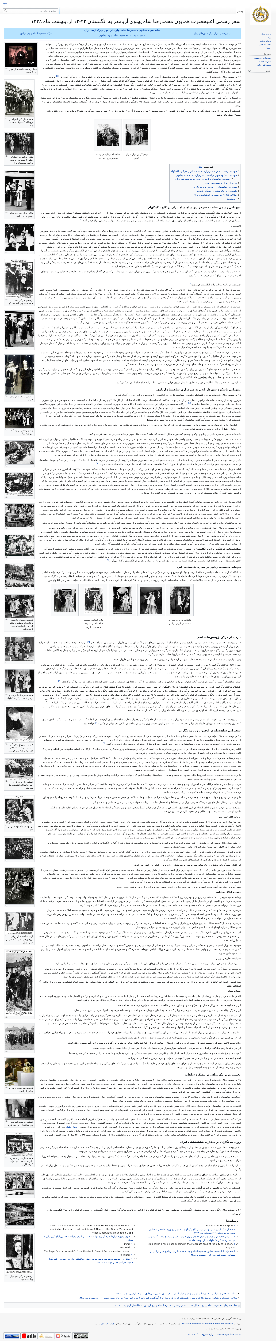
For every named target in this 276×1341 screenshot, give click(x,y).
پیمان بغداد (71, 1126)
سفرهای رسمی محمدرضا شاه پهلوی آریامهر (122, 35)
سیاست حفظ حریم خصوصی (228, 1334)
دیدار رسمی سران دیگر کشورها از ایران (212, 33)
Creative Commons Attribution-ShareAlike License (207, 1323)
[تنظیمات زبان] (249, 70)
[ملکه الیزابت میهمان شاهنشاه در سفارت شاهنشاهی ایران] (93, 600)
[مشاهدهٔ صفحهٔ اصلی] (260, 14)
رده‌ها (237, 1305)
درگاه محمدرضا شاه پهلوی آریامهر (36, 33)
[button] (21, 55)
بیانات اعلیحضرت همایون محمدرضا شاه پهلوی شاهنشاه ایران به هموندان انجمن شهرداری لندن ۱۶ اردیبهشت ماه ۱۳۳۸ (176, 1293)
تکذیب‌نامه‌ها (193, 1334)
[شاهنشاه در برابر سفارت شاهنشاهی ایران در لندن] (180, 600)
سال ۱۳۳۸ (193, 1305)
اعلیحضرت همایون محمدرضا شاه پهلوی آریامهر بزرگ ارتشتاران (122, 30)
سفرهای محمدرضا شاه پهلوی (216, 1305)
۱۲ (103, 743)
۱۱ (97, 722)
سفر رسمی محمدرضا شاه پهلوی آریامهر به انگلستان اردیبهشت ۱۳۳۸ (150, 1305)
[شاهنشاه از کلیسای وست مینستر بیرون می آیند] (108, 135)
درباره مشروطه (207, 1334)
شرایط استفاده (108, 1323)
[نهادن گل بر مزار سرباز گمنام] (137, 134)
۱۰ (60, 681)
